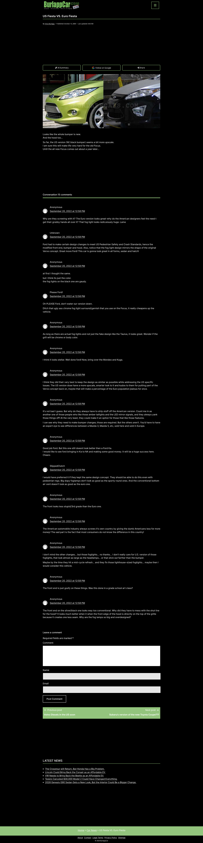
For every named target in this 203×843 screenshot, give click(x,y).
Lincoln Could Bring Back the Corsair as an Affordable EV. (75, 772)
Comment (48, 642)
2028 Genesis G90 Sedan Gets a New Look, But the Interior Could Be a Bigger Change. (90, 782)
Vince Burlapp (50, 24)
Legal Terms (97, 837)
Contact (87, 837)
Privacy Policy (110, 837)
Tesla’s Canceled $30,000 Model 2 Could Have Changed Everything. (81, 779)
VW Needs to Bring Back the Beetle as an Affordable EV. (74, 775)
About (80, 837)
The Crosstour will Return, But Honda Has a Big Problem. (75, 768)
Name (46, 670)
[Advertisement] (101, 47)
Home (81, 830)
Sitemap (121, 837)
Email (46, 683)
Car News (92, 830)
